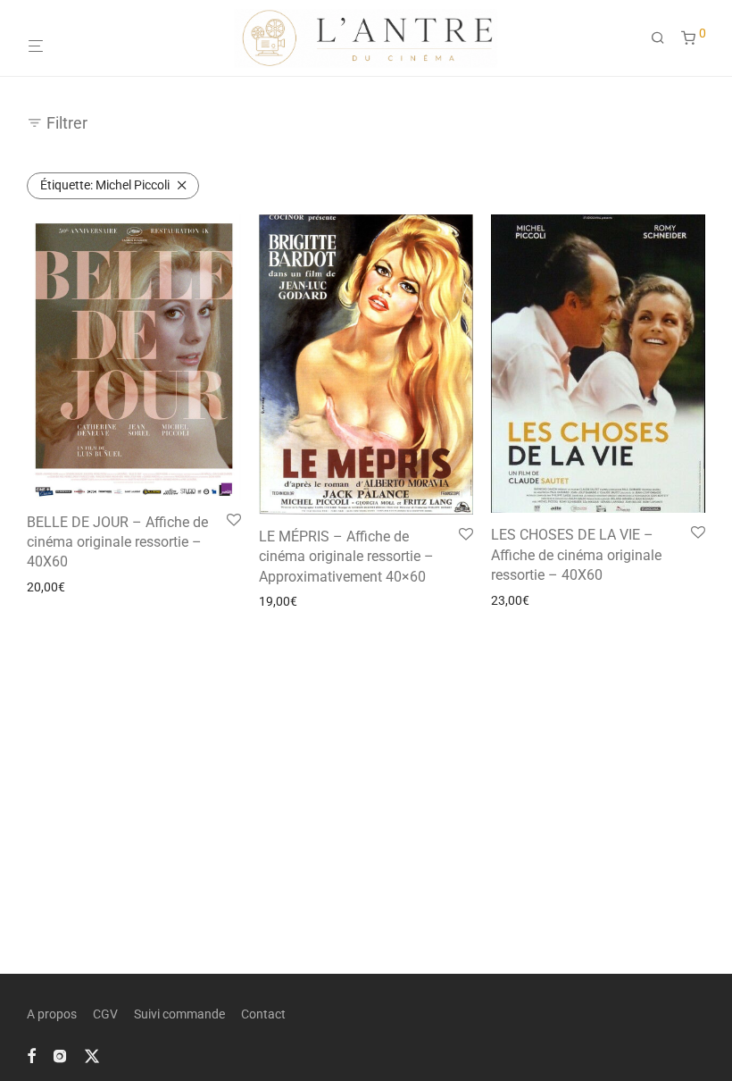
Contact (263, 1014)
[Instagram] (60, 1055)
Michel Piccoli (105, 185)
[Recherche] (664, 38)
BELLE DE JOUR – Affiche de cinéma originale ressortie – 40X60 (117, 542)
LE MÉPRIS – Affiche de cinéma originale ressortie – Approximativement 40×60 (346, 556)
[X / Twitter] (92, 1055)
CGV (105, 1014)
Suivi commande (179, 1014)
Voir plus (45, 587)
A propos (52, 1014)
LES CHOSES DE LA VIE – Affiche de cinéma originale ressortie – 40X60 (576, 554)
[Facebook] (31, 1055)
